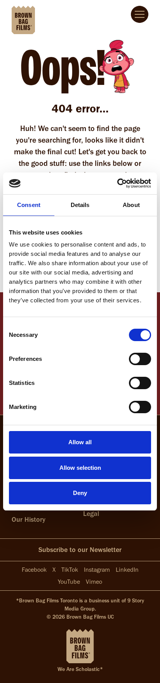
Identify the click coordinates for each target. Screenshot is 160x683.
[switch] (140, 359)
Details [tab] (80, 205)
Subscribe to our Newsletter (80, 549)
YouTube (69, 581)
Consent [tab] (28, 205)
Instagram (97, 569)
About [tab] (131, 205)
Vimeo (94, 581)
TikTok (69, 569)
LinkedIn (127, 569)
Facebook (34, 569)
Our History (28, 519)
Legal (91, 513)
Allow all (80, 442)
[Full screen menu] (139, 14)
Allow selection (80, 467)
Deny (80, 493)
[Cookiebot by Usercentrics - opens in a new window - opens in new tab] (117, 183)
